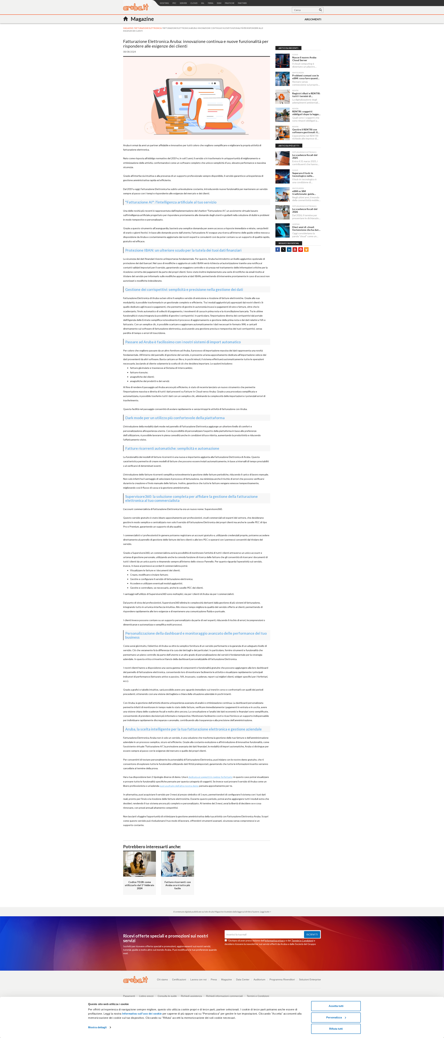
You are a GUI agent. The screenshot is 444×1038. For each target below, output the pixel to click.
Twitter (283, 249)
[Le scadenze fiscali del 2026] (282, 212)
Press (214, 979)
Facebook (277, 249)
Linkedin (289, 249)
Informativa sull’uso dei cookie (141, 1013)
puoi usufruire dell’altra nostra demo (179, 785)
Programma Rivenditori (282, 979)
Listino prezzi (146, 996)
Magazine (226, 979)
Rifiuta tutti (336, 1028)
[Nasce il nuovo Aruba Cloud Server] (282, 61)
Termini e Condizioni (302, 940)
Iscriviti (312, 934)
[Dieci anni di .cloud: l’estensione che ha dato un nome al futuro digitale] (282, 230)
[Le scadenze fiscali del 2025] (282, 158)
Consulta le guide (167, 996)
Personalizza (334, 1017)
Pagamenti (129, 996)
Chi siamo (162, 979)
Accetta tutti (336, 1005)
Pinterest (300, 249)
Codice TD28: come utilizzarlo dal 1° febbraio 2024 (139, 885)
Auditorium (259, 979)
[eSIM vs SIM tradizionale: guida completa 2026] (282, 194)
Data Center (242, 979)
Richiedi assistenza (191, 996)
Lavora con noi (198, 979)
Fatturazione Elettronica (148, 28)
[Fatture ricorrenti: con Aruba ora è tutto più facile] (177, 864)
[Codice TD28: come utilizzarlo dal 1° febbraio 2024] (139, 864)
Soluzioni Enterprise (310, 979)
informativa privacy (275, 940)
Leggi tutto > (265, 911)
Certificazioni (179, 979)
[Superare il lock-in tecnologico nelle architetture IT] (282, 176)
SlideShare (306, 249)
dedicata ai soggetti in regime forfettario (210, 776)
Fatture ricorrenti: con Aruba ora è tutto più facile (178, 885)
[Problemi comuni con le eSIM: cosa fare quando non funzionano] (282, 79)
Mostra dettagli (97, 1027)
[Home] (135, 9)
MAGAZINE (128, 28)
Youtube (295, 249)
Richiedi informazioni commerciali (224, 996)
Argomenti (313, 19)
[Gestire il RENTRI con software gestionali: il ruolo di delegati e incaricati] (282, 133)
